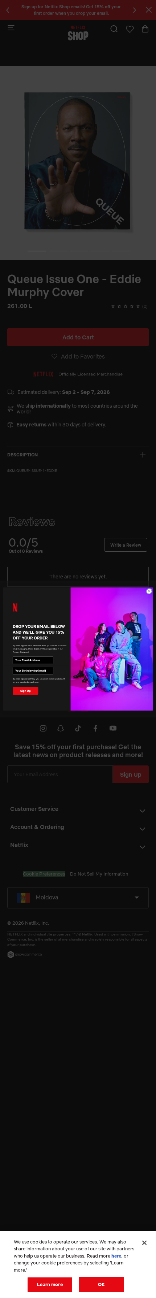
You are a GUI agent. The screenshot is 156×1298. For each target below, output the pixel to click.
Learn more (49, 1284)
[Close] (144, 1243)
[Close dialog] (149, 591)
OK (101, 1284)
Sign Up (25, 691)
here (116, 1256)
